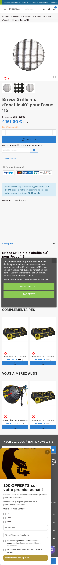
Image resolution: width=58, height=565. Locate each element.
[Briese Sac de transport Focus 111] (15, 330)
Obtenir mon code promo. (17, 558)
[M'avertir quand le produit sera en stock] (34, 150)
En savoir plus (19, 200)
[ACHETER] (15, 363)
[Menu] (4, 9)
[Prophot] (14, 9)
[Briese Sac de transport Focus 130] (43, 330)
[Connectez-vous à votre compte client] (50, 9)
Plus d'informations (13, 279)
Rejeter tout (29, 286)
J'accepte (29, 294)
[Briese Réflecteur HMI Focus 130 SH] (15, 393)
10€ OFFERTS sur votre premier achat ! (23, 488)
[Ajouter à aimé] (5, 353)
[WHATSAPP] (53, 462)
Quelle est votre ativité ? (13, 509)
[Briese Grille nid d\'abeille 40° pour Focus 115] (54, 77)
